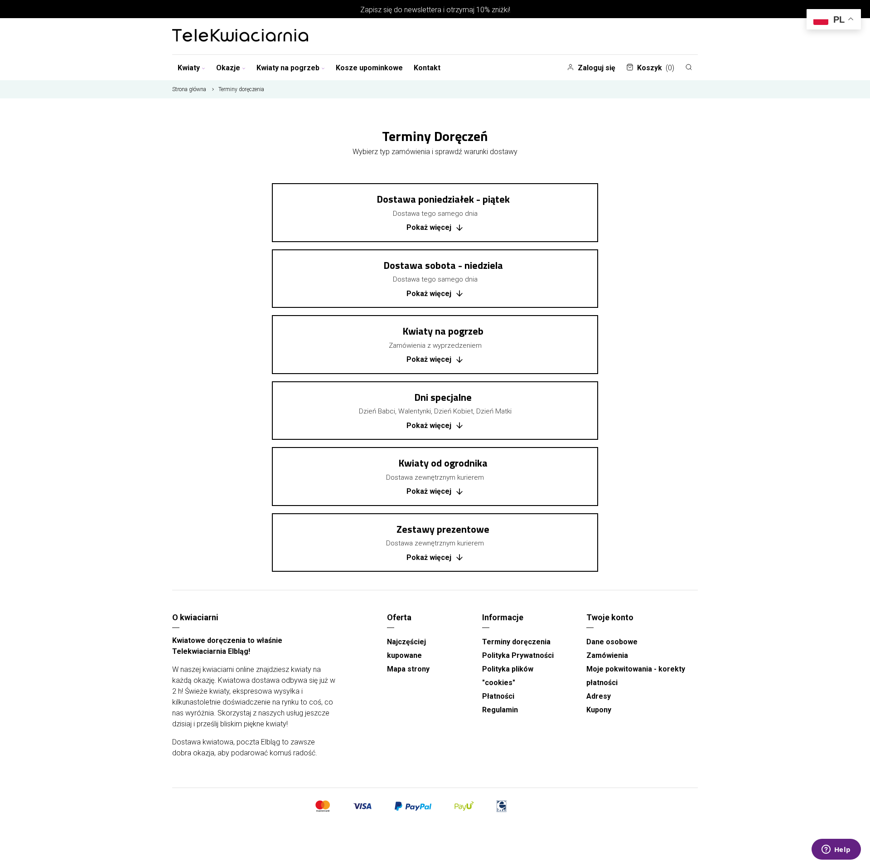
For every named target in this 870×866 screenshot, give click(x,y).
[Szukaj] (689, 67)
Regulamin (500, 709)
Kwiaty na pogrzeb (287, 67)
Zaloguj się (596, 67)
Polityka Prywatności (518, 655)
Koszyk (655, 67)
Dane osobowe (612, 641)
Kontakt (427, 67)
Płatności (498, 696)
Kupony (598, 709)
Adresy (598, 696)
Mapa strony (408, 669)
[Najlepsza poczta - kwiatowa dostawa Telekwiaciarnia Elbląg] (240, 36)
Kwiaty (189, 67)
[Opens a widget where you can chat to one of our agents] (836, 850)
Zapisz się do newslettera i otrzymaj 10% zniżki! (435, 9)
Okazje (228, 67)
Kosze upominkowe (369, 67)
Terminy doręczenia (516, 641)
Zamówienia (607, 655)
